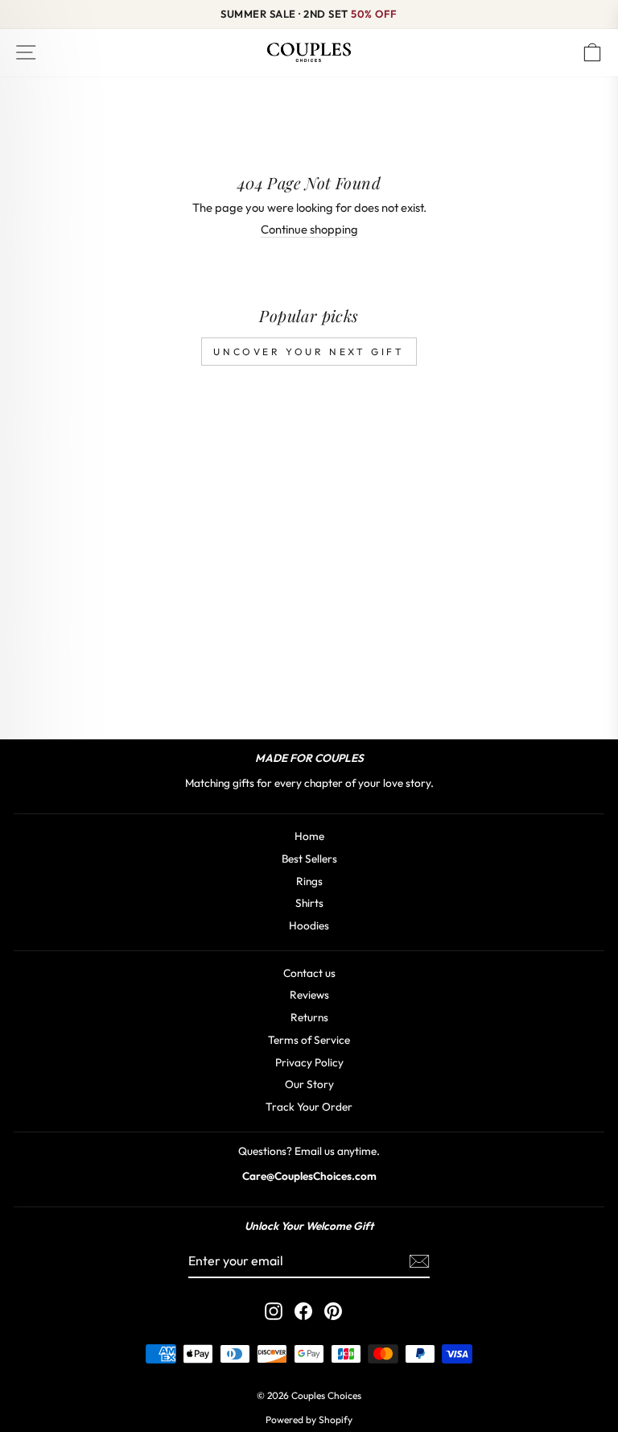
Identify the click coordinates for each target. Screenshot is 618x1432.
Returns (309, 1017)
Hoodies (309, 925)
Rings (309, 881)
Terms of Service (309, 1040)
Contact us (309, 973)
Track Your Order (309, 1106)
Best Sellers (309, 858)
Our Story (309, 1084)
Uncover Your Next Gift (308, 352)
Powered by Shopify (309, 1419)
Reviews (309, 994)
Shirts (309, 903)
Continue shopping (309, 229)
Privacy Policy (309, 1062)
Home (309, 836)
